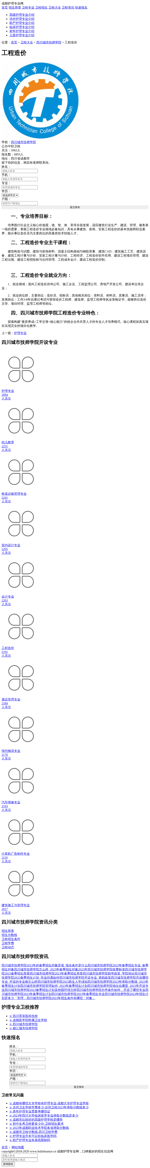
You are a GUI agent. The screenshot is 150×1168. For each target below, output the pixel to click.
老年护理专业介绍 (21, 31)
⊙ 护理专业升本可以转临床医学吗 (32, 1136)
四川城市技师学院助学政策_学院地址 (108, 973)
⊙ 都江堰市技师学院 (23, 1028)
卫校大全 (54, 7)
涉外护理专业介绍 (21, 18)
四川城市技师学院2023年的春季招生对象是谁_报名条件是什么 (45, 965)
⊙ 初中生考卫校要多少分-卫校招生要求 (36, 1123)
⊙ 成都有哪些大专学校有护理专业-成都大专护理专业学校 (49, 1103)
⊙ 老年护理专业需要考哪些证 (29, 1111)
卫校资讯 (68, 7)
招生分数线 (9, 935)
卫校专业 (28, 7)
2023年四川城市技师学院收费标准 (101, 969)
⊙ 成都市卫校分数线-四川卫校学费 (33, 1132)
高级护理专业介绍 (21, 14)
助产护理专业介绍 (21, 23)
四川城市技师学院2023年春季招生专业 (78, 994)
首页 (5, 7)
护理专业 (20, 333)
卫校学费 (8, 943)
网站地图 (18, 1147)
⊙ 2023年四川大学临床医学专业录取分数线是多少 (43, 1115)
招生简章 (15, 7)
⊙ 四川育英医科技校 (23, 1016)
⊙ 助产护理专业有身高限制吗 (29, 1140)
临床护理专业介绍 (21, 27)
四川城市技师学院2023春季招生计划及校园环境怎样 (41, 990)
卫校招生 (41, 7)
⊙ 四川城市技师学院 (23, 1024)
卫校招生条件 (11, 939)
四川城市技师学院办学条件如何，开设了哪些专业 (111, 990)
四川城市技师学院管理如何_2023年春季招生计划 (54, 985)
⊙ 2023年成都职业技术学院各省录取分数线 (39, 1127)
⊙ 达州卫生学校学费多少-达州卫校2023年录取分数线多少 (49, 1107)
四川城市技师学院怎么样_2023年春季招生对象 (46, 969)
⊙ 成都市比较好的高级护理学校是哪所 (36, 1119)
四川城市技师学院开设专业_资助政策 (85, 977)
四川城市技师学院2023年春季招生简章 (56, 973)
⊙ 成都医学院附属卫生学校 (28, 1020)
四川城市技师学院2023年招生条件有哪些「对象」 (61, 998)
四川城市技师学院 (48, 42)
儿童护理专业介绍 (21, 35)
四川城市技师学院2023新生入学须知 (63, 981)
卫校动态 (8, 947)
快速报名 (81, 7)
